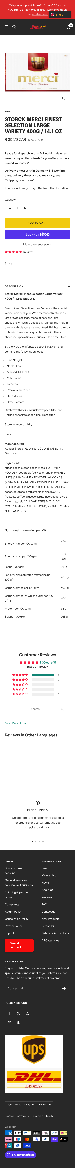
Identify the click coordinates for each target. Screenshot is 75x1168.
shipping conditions (37, 827)
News (45, 882)
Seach (45, 868)
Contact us (48, 911)
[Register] (64, 988)
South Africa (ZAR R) (18, 1104)
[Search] (14, 27)
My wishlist (49, 875)
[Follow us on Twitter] (18, 1013)
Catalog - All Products (55, 933)
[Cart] (68, 27)
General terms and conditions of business (19, 882)
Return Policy (13, 911)
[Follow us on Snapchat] (18, 1022)
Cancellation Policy (16, 919)
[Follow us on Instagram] (27, 1013)
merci (9, 111)
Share (8, 263)
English (43, 1104)
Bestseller (48, 926)
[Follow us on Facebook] (9, 1013)
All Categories (50, 940)
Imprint (9, 933)
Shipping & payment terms (17, 894)
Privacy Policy (13, 926)
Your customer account (14, 870)
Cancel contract (15, 945)
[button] (14, 252)
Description (14, 286)
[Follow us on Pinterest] (9, 1022)
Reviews (47, 897)
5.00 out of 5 (48, 662)
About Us (47, 890)
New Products (50, 919)
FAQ (44, 904)
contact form (40, 14)
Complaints (12, 904)
